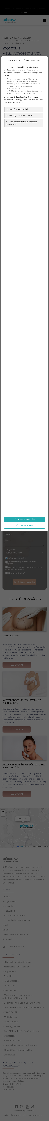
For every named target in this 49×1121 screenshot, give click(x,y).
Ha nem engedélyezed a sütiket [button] (19, 115)
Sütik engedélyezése (24, 520)
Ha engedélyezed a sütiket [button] (17, 109)
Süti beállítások (24, 525)
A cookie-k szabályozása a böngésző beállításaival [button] (21, 123)
